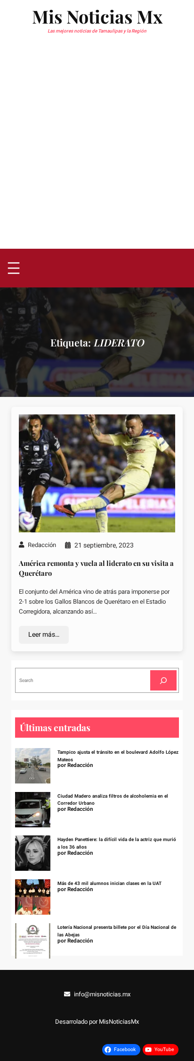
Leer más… (43, 635)
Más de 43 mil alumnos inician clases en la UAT (109, 883)
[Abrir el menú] (14, 268)
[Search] (163, 680)
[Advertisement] (97, 147)
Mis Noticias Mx (97, 16)
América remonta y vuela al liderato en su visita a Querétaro (96, 568)
